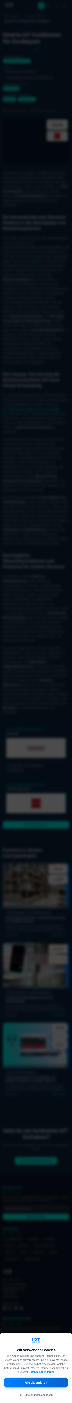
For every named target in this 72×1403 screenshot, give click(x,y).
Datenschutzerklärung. (42, 1371)
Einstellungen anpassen (39, 1394)
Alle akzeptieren (36, 1382)
